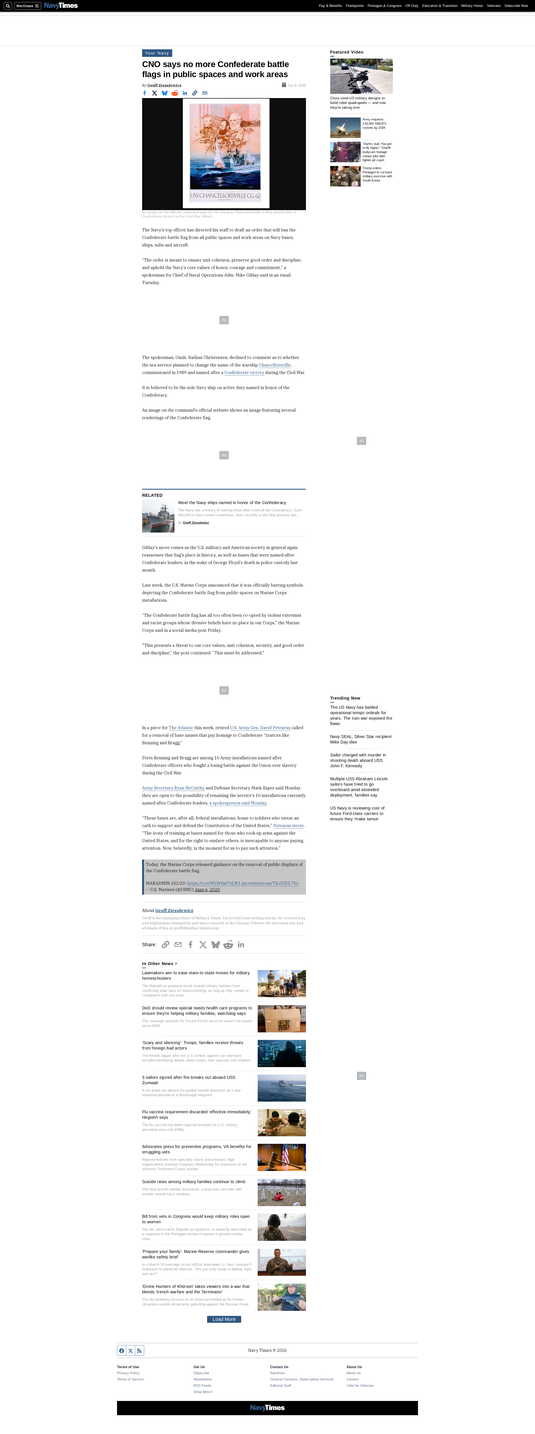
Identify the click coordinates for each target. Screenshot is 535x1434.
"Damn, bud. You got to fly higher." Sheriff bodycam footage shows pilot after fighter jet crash (377, 152)
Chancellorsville (275, 365)
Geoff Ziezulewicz (164, 85)
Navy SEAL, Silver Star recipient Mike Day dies (361, 739)
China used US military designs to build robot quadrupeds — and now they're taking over (358, 103)
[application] (361, 76)
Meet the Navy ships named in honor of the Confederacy (232, 502)
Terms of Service (130, 1379)
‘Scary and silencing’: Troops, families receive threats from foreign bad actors (192, 1045)
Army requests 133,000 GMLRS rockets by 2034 (374, 123)
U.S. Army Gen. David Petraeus (260, 727)
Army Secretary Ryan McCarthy (173, 788)
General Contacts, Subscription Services (302, 1379)
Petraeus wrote (288, 825)
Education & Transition (439, 6)
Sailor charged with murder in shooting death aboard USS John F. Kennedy (358, 760)
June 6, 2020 (207, 889)
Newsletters (203, 1379)
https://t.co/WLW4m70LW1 (214, 883)
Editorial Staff (280, 1385)
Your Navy (157, 53)
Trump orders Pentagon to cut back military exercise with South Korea (377, 174)
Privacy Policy (128, 1373)
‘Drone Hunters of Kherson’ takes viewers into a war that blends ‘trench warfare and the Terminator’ (196, 1289)
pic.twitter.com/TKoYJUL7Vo (270, 883)
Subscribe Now (516, 6)
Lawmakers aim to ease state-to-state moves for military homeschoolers (196, 975)
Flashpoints (355, 6)
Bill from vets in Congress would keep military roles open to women (196, 1219)
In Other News (157, 963)
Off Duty (412, 6)
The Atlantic (181, 727)
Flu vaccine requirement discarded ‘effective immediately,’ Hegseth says (197, 1115)
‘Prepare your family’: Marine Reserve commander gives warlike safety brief (195, 1254)
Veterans (494, 6)
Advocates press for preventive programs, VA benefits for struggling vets (196, 1149)
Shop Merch (203, 1392)
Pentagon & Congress (385, 6)
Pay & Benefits (330, 6)
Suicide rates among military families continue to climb (193, 1181)
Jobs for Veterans (360, 1385)
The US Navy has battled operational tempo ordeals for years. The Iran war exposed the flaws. (361, 715)
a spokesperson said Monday (237, 803)
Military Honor (472, 6)
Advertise (277, 1373)
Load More (224, 1319)
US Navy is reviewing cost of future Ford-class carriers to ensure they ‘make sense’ (357, 813)
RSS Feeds (202, 1385)
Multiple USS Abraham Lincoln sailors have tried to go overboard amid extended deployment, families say (359, 786)
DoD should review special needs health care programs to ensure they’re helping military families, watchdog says (197, 1011)
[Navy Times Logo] (61, 6)
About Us (353, 1373)
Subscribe (201, 1373)
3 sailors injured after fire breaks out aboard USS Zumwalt (189, 1080)
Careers (352, 1379)
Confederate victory (244, 372)
